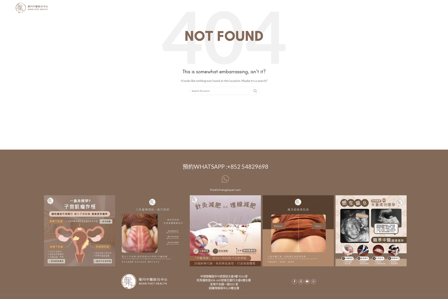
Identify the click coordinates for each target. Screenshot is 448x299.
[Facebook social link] (294, 281)
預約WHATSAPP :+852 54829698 (225, 166)
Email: (213, 189)
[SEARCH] (255, 91)
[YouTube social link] (307, 281)
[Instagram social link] (300, 281)
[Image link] (144, 281)
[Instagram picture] (79, 230)
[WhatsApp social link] (313, 281)
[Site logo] (31, 7)
